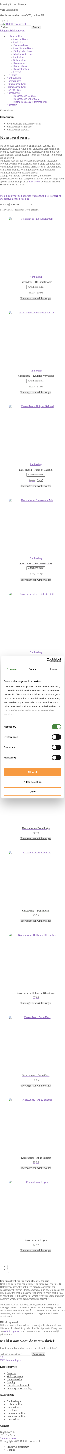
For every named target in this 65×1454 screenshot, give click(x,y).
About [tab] (53, 669)
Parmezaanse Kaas (16, 86)
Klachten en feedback (18, 1385)
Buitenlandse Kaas (16, 84)
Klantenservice (14, 1379)
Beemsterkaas (20, 45)
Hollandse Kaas (15, 36)
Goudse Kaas (20, 39)
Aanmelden (38, 1354)
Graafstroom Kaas (22, 48)
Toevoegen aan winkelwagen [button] (35, 298)
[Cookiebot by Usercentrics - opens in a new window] (46, 660)
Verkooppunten (15, 1376)
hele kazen (34, 181)
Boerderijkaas (14, 81)
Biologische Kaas (22, 51)
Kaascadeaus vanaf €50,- (26, 98)
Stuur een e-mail (8, 1438)
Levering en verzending (19, 1388)
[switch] (56, 737)
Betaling (11, 1382)
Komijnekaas (20, 63)
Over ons (11, 1373)
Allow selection (33, 781)
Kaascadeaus (13, 92)
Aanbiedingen (14, 78)
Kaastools (12, 104)
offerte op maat (12, 1331)
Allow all (33, 772)
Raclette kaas (13, 89)
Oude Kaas (19, 42)
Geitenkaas (19, 57)
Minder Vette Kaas (23, 54)
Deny (33, 791)
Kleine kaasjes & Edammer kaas (30, 101)
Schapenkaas (20, 60)
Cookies (11, 1449)
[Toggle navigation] (1, 24)
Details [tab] (32, 669)
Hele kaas (12, 75)
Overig (17, 72)
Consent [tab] (12, 669)
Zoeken (36, 27)
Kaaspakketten (21, 69)
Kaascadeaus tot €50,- (24, 95)
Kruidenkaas (20, 66)
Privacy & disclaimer (18, 1446)
